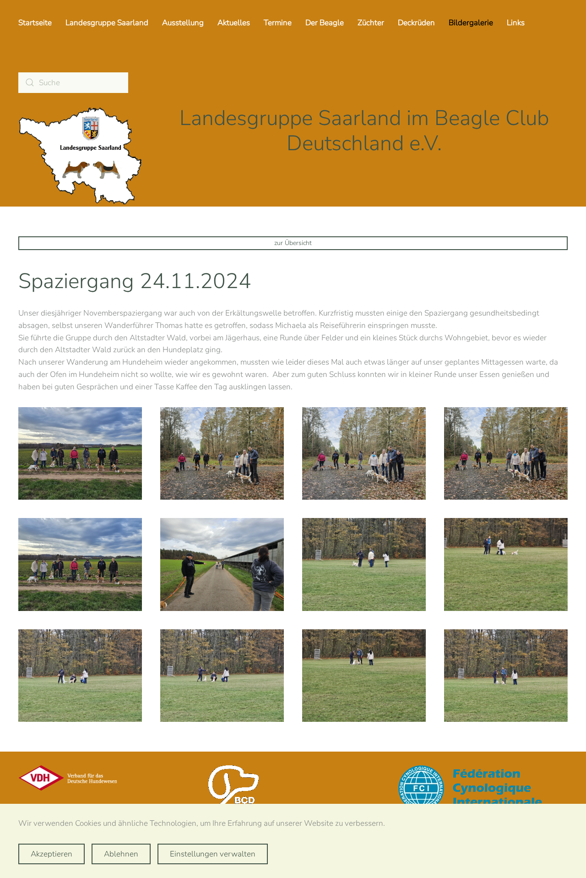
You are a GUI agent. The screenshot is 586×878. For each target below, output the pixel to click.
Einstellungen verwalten (212, 854)
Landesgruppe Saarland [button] (106, 22)
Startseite (35, 22)
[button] (80, 453)
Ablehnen (121, 854)
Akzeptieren (51, 854)
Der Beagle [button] (324, 22)
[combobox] (73, 82)
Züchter (371, 22)
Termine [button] (278, 22)
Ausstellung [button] (183, 22)
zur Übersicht (293, 243)
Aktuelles (233, 22)
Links (516, 22)
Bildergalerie (471, 22)
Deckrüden (416, 22)
